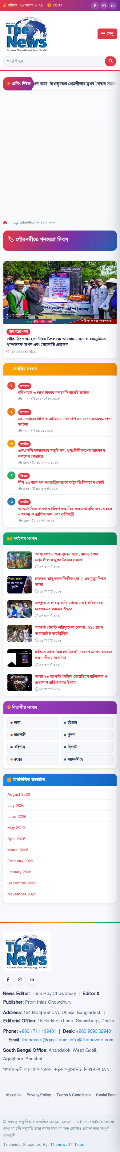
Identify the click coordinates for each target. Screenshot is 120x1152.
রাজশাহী (20, 734)
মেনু (110, 34)
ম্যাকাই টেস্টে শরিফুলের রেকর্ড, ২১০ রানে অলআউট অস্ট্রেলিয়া (69, 630)
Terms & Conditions (73, 1095)
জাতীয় (24, 444)
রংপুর (18, 759)
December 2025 (21, 883)
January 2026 (19, 872)
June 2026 (16, 816)
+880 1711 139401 (37, 1031)
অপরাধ (24, 386)
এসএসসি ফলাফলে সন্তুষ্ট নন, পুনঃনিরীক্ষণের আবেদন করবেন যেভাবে (61, 453)
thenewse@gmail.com (44, 1040)
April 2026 (16, 839)
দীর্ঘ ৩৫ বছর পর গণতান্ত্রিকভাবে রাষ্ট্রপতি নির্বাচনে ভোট (61, 482)
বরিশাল (19, 747)
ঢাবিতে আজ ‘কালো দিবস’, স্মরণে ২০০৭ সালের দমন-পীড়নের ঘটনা (73, 655)
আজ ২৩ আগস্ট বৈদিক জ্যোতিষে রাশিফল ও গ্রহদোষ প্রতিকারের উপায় (71, 679)
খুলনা (71, 734)
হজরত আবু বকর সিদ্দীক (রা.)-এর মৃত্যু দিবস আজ (70, 581)
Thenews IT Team (68, 1144)
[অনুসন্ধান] (110, 61)
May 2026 (16, 827)
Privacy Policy (39, 1095)
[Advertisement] (60, 153)
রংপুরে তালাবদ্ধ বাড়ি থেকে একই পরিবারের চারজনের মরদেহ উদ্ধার (69, 606)
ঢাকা (17, 722)
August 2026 (18, 794)
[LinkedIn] (113, 6)
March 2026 (17, 850)
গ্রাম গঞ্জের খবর (18, 332)
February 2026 (20, 861)
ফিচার (24, 476)
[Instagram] (104, 6)
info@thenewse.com (91, 1040)
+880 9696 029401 (94, 1031)
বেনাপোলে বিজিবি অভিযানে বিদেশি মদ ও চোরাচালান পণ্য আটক (65, 422)
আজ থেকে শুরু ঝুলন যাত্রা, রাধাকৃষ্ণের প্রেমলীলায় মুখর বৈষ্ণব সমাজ (66, 557)
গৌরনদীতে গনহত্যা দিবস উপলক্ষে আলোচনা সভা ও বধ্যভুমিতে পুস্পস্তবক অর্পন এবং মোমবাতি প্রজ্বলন (56, 342)
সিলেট (72, 747)
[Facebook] (95, 6)
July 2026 (15, 805)
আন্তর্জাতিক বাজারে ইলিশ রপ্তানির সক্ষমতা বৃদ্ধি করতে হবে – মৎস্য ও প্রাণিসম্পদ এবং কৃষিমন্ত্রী (65, 511)
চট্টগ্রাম (72, 722)
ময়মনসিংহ (75, 759)
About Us (13, 1095)
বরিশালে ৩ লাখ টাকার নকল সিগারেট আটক (53, 392)
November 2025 (21, 894)
